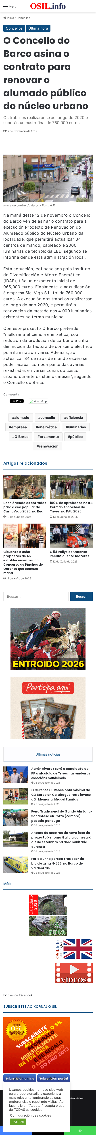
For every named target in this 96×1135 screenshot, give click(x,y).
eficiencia (74, 417)
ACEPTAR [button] (18, 1121)
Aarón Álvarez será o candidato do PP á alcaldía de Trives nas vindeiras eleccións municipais (60, 773)
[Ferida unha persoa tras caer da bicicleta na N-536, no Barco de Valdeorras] (15, 865)
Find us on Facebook (18, 995)
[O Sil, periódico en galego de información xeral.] (48, 6)
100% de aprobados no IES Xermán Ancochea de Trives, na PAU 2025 (71, 507)
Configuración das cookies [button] (30, 1115)
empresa (19, 427)
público (76, 436)
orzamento (49, 436)
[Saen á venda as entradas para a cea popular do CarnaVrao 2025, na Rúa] (24, 487)
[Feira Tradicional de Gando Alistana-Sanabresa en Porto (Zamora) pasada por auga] (15, 817)
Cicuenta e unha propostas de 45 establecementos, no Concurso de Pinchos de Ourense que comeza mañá (23, 562)
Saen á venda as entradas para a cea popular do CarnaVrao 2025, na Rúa (24, 507)
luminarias (77, 427)
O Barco (22, 436)
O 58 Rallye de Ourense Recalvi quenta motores (69, 554)
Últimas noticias (48, 754)
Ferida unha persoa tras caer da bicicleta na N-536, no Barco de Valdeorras (57, 863)
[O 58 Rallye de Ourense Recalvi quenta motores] (71, 536)
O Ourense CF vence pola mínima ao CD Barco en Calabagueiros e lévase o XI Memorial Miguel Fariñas (61, 795)
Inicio (10, 18)
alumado (21, 417)
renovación (48, 446)
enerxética (47, 427)
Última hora (38, 28)
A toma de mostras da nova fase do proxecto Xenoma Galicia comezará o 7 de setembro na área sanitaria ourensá (61, 840)
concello (47, 417)
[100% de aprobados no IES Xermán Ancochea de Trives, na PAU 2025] (71, 487)
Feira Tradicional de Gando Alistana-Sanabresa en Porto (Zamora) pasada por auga (61, 816)
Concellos (23, 18)
